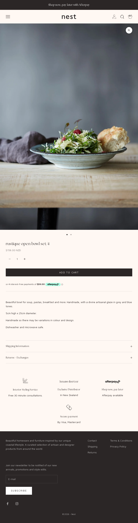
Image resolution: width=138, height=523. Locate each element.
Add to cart (69, 272)
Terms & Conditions (121, 440)
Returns (92, 452)
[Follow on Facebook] (7, 503)
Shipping (92, 446)
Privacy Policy (118, 446)
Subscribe (19, 490)
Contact (92, 440)
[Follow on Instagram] (17, 503)
